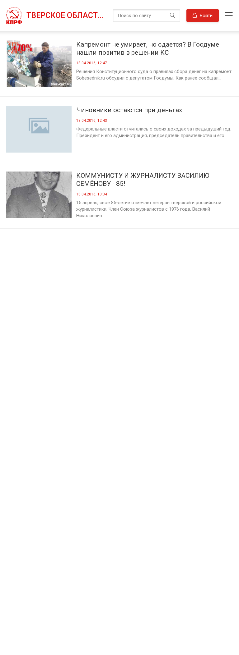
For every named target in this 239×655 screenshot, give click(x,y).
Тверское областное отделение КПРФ (66, 15)
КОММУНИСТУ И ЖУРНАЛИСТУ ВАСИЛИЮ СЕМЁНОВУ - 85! (142, 179)
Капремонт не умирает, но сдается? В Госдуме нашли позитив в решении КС (147, 48)
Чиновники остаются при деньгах (129, 110)
